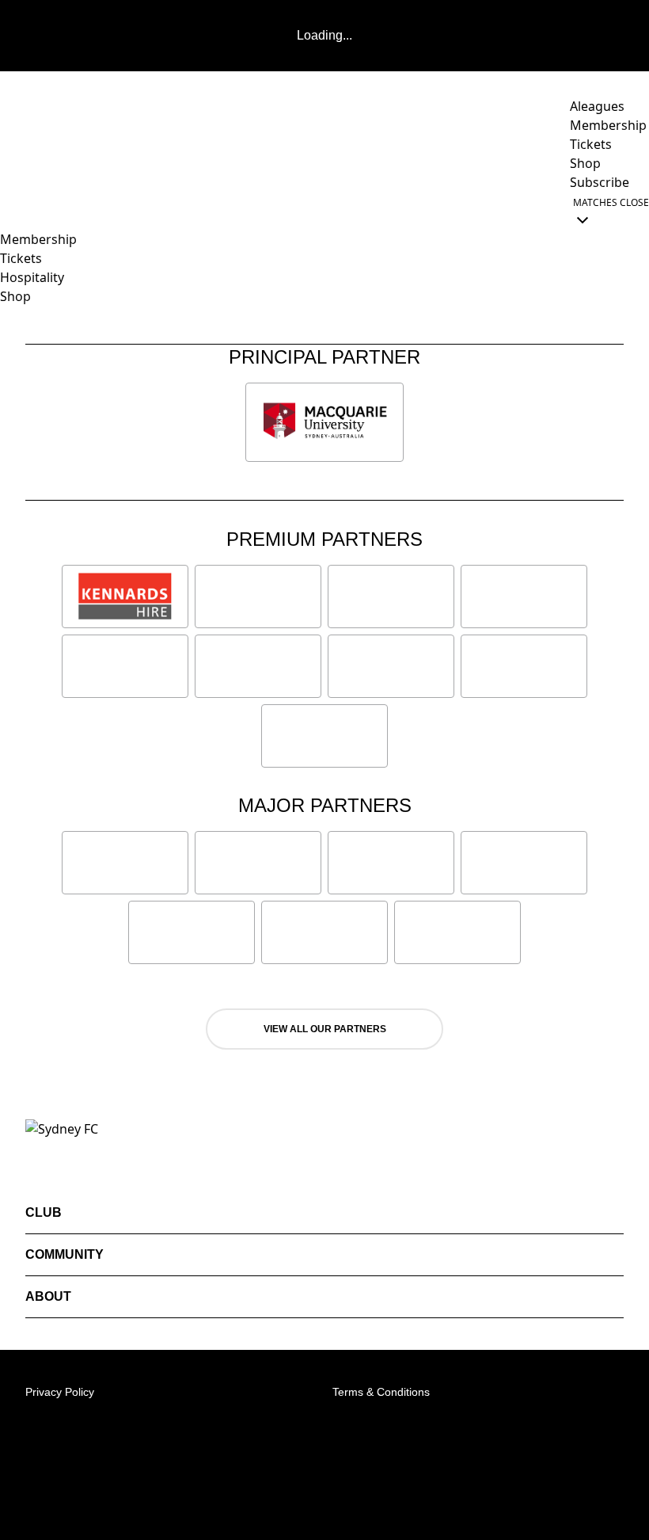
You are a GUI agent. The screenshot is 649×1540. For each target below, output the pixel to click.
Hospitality (32, 277)
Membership (38, 239)
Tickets (21, 258)
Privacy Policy (59, 1392)
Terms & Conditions (381, 1392)
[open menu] (12, 211)
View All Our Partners (325, 1029)
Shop (15, 296)
